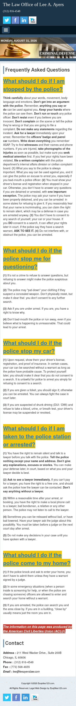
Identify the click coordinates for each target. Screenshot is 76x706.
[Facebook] (15, 20)
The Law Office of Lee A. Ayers (33, 4)
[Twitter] (7, 20)
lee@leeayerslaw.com (26, 671)
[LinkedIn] (24, 20)
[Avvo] (32, 20)
